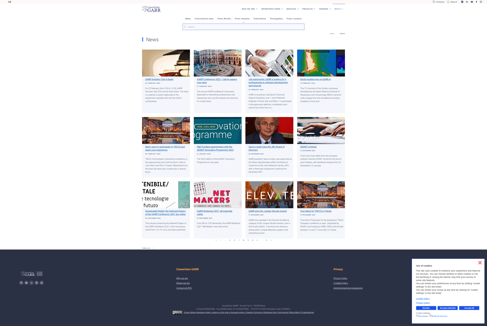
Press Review (224, 18)
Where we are (183, 283)
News (188, 18)
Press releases (242, 18)
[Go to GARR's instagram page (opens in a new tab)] (31, 283)
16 (234, 240)
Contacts (440, 2)
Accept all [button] (469, 308)
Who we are (182, 278)
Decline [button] (426, 308)
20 (253, 240)
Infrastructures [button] (270, 9)
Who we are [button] (248, 9)
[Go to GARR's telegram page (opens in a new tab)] (36, 283)
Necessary (423, 316)
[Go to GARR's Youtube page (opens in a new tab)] (26, 283)
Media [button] (337, 9)
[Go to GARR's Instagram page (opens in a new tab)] (21, 283)
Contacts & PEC (184, 288)
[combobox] (243, 27)
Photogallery (276, 18)
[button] (153, 248)
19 (248, 240)
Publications (260, 18)
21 (257, 240)
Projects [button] (307, 9)
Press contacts (294, 18)
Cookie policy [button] (423, 298)
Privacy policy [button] (423, 303)
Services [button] (291, 9)
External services (439, 316)
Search (454, 2)
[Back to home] (151, 9)
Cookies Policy (341, 283)
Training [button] (323, 9)
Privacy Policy (340, 278)
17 (239, 240)
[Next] (271, 240)
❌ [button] (480, 262)
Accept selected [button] (447, 308)
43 (266, 240)
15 (229, 240)
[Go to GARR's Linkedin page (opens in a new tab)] (41, 283)
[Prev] (216, 240)
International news (204, 18)
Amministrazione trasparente (348, 288)
